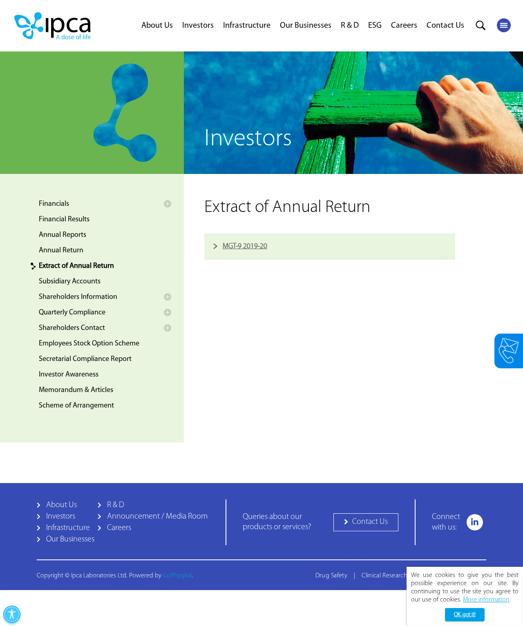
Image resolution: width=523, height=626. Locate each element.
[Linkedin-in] (475, 522)
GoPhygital (177, 576)
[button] (365, 522)
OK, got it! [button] (465, 615)
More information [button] (486, 600)
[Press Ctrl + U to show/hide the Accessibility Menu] (11, 614)
